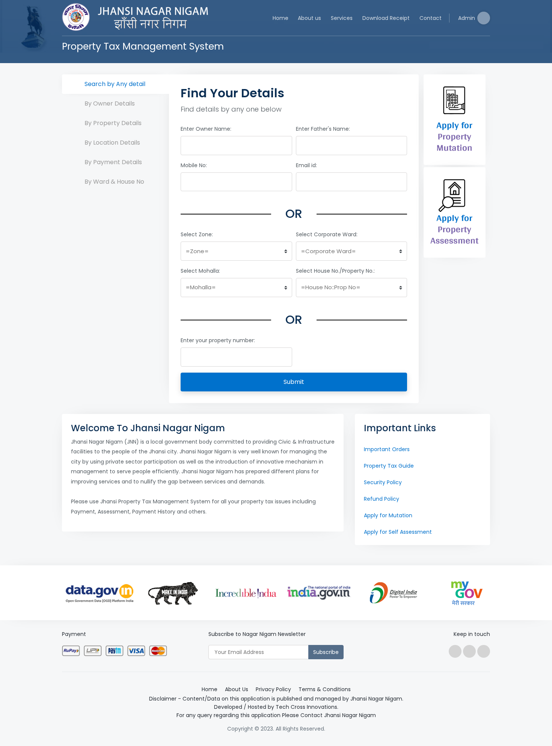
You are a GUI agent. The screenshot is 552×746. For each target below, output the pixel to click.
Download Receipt (386, 18)
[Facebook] (455, 651)
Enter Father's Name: (323, 129)
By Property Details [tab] (113, 123)
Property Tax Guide (389, 466)
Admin (466, 18)
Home (280, 18)
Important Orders (387, 449)
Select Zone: (197, 234)
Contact (430, 18)
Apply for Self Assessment (398, 532)
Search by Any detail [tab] (114, 84)
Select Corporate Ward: (326, 234)
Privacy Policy (273, 689)
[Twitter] (469, 651)
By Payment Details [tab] (113, 162)
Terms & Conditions (325, 689)
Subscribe (326, 652)
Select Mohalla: (200, 271)
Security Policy (383, 482)
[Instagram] (483, 651)
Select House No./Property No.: (335, 271)
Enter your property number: (218, 340)
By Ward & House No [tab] (114, 181)
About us (309, 18)
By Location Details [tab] (112, 142)
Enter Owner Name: (206, 129)
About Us (236, 689)
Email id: (306, 165)
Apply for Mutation (388, 515)
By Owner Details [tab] (109, 103)
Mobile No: (194, 165)
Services (342, 18)
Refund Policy (381, 499)
